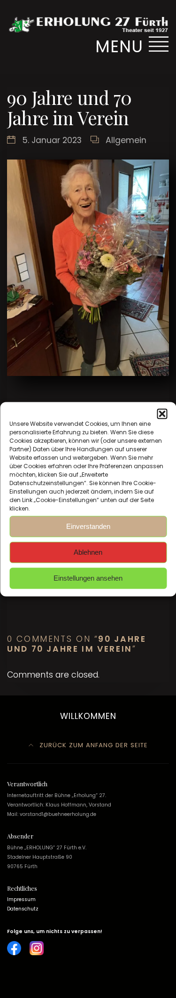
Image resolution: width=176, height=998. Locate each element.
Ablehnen (88, 552)
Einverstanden (88, 526)
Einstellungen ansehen (88, 578)
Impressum (21, 899)
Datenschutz (22, 908)
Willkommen (88, 716)
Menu (121, 46)
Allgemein (126, 140)
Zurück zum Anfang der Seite (92, 745)
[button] (162, 413)
